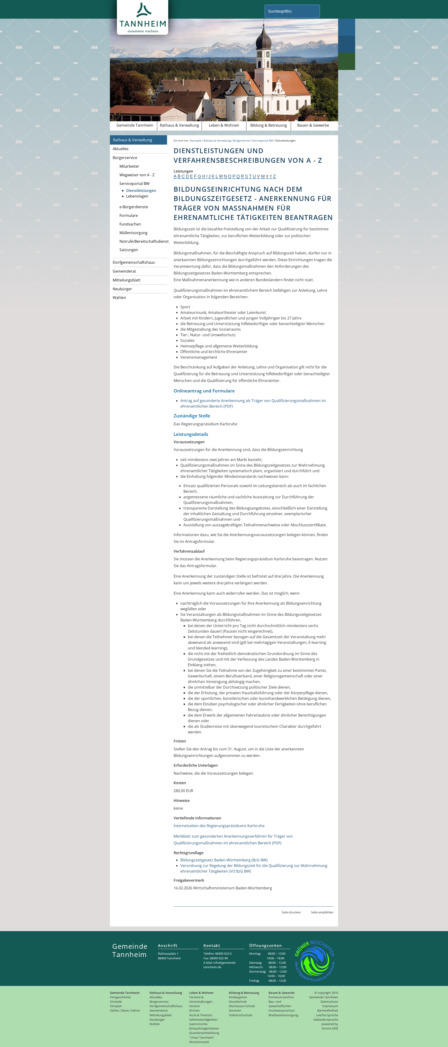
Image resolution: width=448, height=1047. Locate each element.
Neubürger (122, 288)
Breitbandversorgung (283, 1015)
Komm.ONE (330, 1028)
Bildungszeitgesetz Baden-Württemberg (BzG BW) (224, 860)
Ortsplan (116, 1006)
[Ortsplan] (346, 44)
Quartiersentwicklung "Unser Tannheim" (204, 1035)
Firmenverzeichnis (281, 997)
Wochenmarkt (199, 1042)
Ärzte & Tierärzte (200, 1015)
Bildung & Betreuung (268, 125)
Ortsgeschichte (120, 997)
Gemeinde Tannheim (134, 125)
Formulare (128, 215)
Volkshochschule (240, 1015)
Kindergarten (238, 997)
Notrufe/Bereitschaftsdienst (143, 241)
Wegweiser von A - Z (136, 174)
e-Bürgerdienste (133, 206)
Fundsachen (130, 224)
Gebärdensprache (325, 1019)
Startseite (195, 140)
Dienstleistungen (141, 190)
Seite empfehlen (322, 912)
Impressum (330, 1006)
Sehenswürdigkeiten (203, 1019)
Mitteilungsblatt (126, 280)
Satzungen (128, 249)
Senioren (235, 1010)
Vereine (194, 1006)
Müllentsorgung (133, 232)
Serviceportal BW (134, 183)
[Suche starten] (327, 11)
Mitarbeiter (129, 166)
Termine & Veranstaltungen (200, 999)
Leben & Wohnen (224, 125)
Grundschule (238, 1001)
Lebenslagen (137, 196)
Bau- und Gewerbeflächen (280, 1003)
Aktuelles (121, 148)
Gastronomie (198, 1024)
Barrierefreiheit (327, 1010)
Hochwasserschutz (282, 1010)
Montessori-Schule (242, 1006)
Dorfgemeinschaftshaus (134, 262)
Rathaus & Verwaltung (179, 125)
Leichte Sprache (327, 1015)
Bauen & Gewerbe (313, 125)
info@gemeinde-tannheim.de (219, 964)
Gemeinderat (124, 271)
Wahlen (119, 297)
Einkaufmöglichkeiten (204, 1028)
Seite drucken (291, 912)
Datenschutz (329, 1001)
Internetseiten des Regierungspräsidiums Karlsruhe (219, 825)
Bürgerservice (125, 157)
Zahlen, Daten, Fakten (125, 1010)
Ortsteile (116, 1001)
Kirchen (194, 1010)
